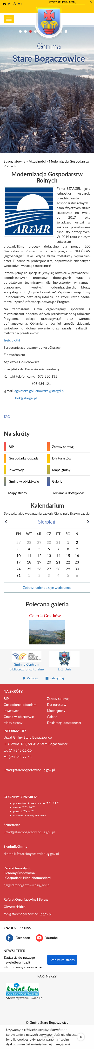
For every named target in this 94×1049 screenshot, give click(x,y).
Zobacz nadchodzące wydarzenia (47, 587)
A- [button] (10, 3)
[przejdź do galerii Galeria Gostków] (47, 632)
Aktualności (37, 161)
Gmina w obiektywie (24, 481)
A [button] (14, 3)
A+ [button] (20, 3)
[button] (4, 4)
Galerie (57, 481)
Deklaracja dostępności (68, 493)
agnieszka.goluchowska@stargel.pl (39, 390)
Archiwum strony (62, 959)
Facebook (23, 937)
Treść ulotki (12, 340)
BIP (11, 446)
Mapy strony (17, 493)
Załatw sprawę (63, 446)
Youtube (51, 937)
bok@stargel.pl (26, 398)
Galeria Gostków (45, 615)
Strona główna (14, 161)
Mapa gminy (61, 469)
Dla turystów (61, 458)
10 (66, 31)
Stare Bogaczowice (49, 58)
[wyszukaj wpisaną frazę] (91, 2)
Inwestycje (16, 469)
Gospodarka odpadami (25, 458)
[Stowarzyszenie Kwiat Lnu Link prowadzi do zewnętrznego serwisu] (22, 988)
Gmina (49, 46)
